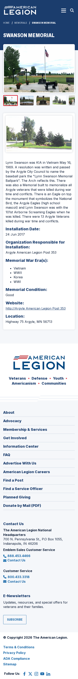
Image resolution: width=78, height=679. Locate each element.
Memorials (20, 22)
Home (6, 22)
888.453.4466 (18, 556)
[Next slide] (69, 69)
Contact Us (16, 560)
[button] (63, 10)
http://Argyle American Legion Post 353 (36, 308)
